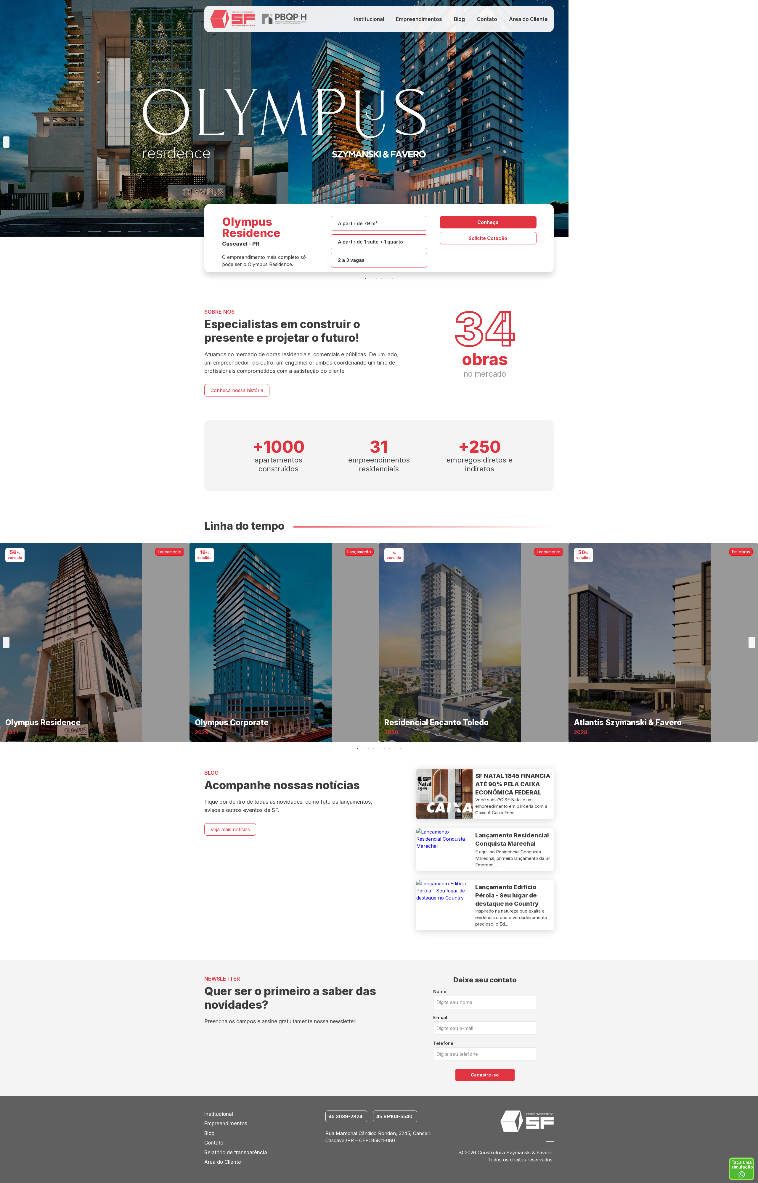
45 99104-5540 (394, 1116)
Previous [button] (6, 142)
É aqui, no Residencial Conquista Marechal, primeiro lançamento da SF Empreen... (513, 858)
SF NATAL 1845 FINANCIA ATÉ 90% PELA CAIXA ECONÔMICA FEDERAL (512, 784)
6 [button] (393, 279)
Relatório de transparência (235, 1152)
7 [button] (390, 749)
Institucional (369, 19)
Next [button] (752, 142)
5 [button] (387, 279)
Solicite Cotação (488, 238)
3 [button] (377, 279)
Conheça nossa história (237, 390)
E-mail (440, 1017)
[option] (379, 142)
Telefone (443, 1043)
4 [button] (382, 279)
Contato (487, 19)
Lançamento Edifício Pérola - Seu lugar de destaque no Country (507, 895)
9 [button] (401, 749)
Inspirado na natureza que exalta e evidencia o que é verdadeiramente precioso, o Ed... (511, 917)
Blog (459, 19)
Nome (440, 991)
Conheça (488, 222)
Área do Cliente (528, 19)
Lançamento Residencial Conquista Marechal (512, 839)
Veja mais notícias (230, 829)
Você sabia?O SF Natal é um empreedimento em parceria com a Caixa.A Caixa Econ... (511, 806)
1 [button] (366, 279)
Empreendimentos (419, 19)
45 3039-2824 (345, 1116)
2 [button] (371, 279)
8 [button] (395, 749)
